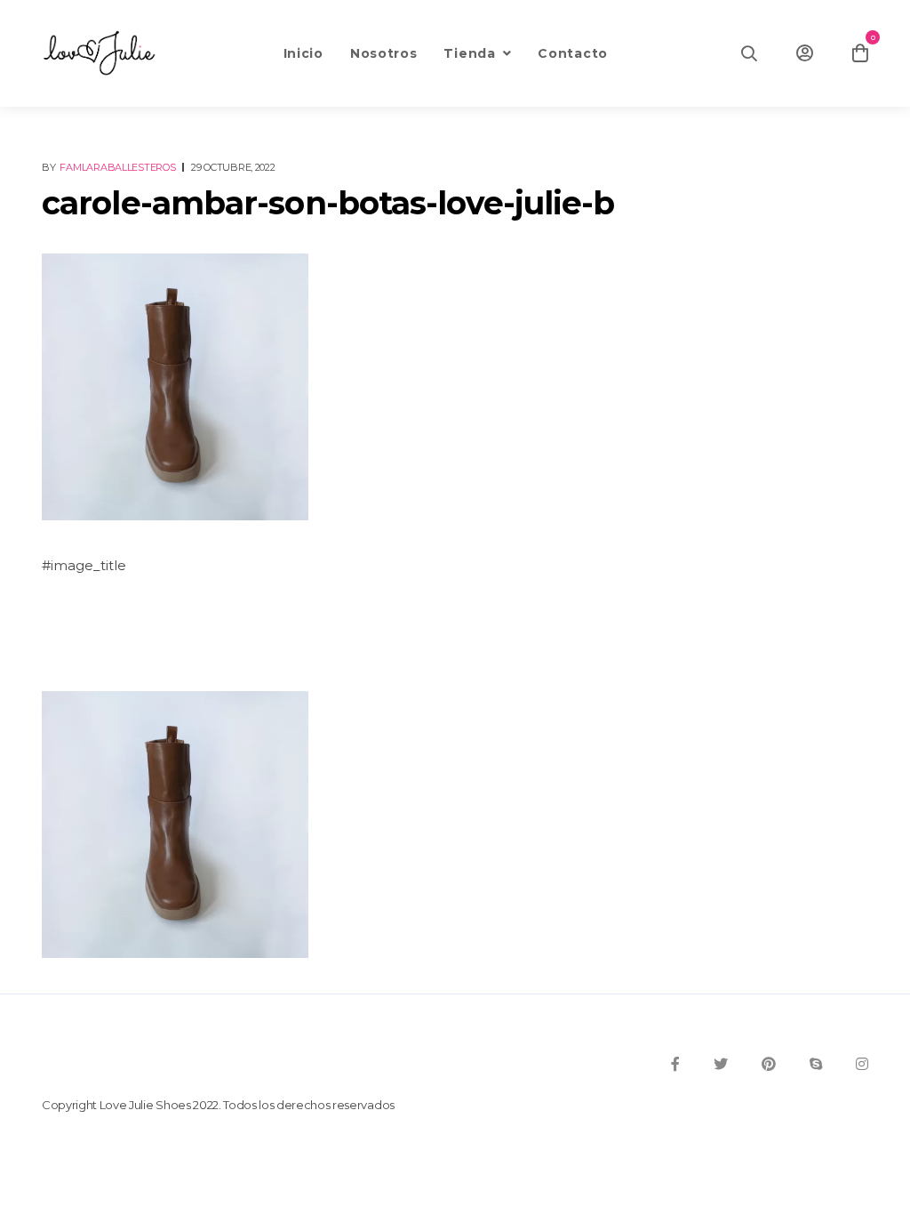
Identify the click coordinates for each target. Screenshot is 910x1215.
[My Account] (804, 53)
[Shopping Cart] (860, 53)
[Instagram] (862, 1064)
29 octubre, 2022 (233, 167)
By (109, 167)
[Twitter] (721, 1064)
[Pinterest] (769, 1064)
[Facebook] (675, 1064)
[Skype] (816, 1064)
